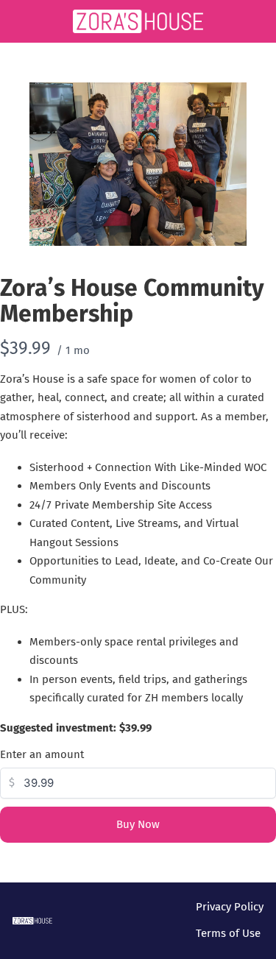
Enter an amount (42, 754)
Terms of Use (228, 933)
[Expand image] (227, 101)
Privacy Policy (229, 906)
